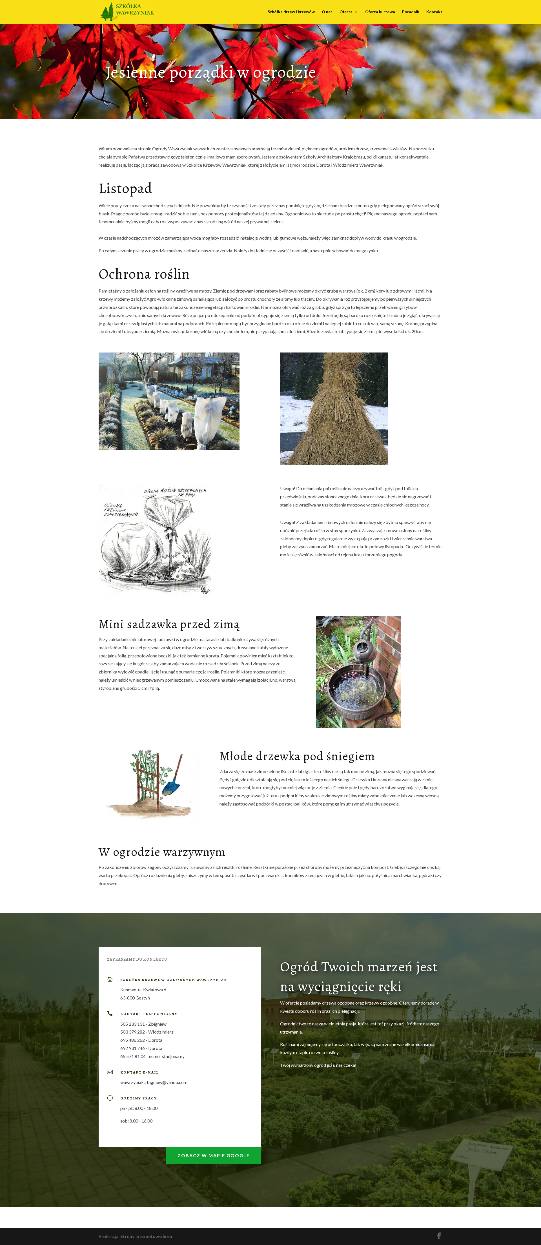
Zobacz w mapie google (214, 1155)
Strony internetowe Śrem (147, 1236)
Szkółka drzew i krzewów (291, 12)
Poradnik (410, 12)
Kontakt (434, 12)
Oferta (346, 12)
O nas (327, 12)
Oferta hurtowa (380, 12)
